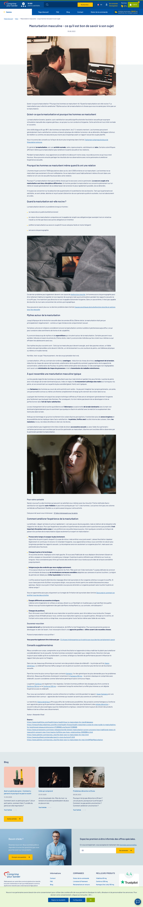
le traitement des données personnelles (88, 471)
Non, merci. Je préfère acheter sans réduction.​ (85, 465)
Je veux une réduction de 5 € (83, 458)
